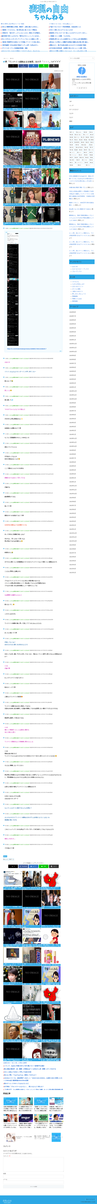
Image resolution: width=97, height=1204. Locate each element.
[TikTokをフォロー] (82, 88)
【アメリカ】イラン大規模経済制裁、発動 (15, 48)
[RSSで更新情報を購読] (86, 88)
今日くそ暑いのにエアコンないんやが (61, 30)
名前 (4, 1173)
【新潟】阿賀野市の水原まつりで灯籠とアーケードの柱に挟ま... (21, 42)
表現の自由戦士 (82, 77)
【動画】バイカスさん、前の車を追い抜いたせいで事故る (19, 30)
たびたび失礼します (78, 284)
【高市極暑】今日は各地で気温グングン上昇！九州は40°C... (20, 45)
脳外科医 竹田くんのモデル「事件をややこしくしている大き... (21, 36)
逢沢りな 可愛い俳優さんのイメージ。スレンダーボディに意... (69, 51)
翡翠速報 (75, 301)
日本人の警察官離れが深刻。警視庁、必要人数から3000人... (20, 27)
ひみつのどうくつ (77, 286)
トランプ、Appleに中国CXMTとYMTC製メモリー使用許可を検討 (24, 1066)
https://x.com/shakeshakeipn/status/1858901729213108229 (26, 349)
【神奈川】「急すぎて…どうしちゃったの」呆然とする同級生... (21, 33)
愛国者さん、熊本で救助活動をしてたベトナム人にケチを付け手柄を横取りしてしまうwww (81, 218)
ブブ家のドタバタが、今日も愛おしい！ (61, 24)
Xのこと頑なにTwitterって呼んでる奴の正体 (17, 1072)
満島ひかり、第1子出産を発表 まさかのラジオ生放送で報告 (68, 45)
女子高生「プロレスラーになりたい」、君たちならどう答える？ (24, 1086)
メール (5, 1179)
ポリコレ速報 (76, 289)
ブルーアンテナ (77, 271)
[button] (54, 66)
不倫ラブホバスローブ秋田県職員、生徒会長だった (65, 27)
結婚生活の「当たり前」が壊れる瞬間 (15, 1063)
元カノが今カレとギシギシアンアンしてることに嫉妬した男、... (21, 39)
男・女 (12, 859)
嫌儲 (6, 856)
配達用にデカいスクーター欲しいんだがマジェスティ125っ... (68, 33)
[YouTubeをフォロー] (80, 88)
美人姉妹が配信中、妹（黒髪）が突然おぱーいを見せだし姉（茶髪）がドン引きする (30, 1069)
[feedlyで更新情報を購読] (84, 88)
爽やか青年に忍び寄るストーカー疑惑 (12, 24)
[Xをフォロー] (78, 88)
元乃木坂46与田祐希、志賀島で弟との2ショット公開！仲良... (68, 48)
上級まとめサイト (77, 291)
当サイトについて (90, 1199)
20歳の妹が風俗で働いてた (77, 187)
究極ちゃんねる (77, 298)
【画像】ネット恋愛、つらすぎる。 (60, 36)
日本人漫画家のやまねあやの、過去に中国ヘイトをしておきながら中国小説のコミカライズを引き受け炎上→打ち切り (81, 178)
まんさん (6, 859)
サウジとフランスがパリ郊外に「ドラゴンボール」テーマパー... (21, 51)
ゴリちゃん (75, 281)
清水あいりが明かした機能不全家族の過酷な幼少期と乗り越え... (69, 42)
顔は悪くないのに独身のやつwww (79, 209)
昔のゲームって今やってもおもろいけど (16, 1083)
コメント (6, 1156)
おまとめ (75, 266)
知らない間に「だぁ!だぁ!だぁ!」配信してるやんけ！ (20, 1075)
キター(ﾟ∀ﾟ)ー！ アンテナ (80, 269)
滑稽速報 (75, 296)
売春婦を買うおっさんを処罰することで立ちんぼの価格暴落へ (69, 39)
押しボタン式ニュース (79, 294)
